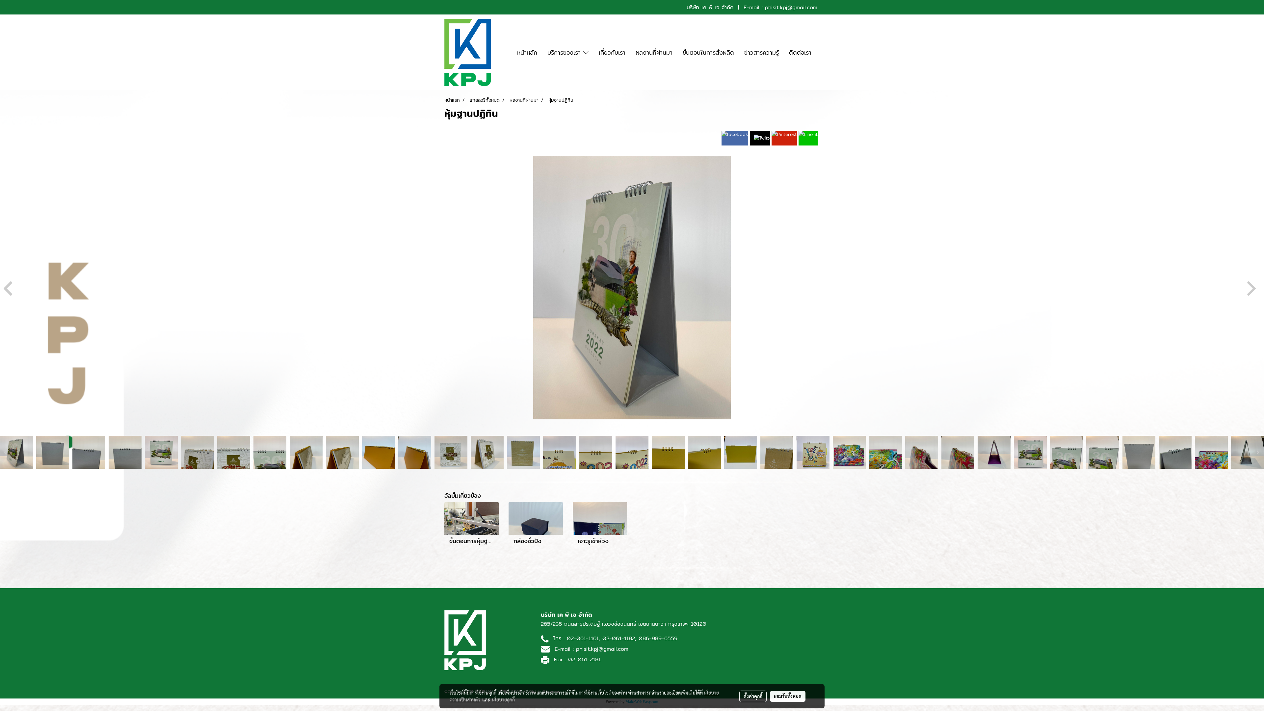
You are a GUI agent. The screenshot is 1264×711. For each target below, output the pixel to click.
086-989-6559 (658, 638)
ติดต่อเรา (800, 52)
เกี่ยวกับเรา (612, 52)
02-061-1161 (583, 638)
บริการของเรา (565, 52)
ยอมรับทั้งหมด (788, 696)
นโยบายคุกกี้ (503, 699)
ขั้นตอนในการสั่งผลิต (708, 52)
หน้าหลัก (527, 52)
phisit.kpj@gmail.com (791, 7)
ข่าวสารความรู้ (761, 52)
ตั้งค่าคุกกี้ (753, 696)
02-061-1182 (618, 638)
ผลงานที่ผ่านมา (654, 52)
